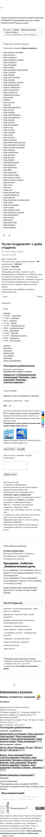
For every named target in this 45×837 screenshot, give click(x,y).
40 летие (13, 750)
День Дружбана (9, 65)
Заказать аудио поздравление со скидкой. (21, 396)
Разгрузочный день (11, 192)
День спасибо (9, 80)
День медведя (9, 225)
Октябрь (26, 590)
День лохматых (9, 227)
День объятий (9, 197)
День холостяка (10, 140)
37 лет (29, 747)
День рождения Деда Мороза (15, 70)
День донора (8, 207)
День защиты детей (11, 210)
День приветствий (11, 175)
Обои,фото (7, 348)
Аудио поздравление (12, 361)
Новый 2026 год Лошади (13, 734)
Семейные (15, 318)
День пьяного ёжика (11, 177)
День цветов (8, 217)
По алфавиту (8, 356)
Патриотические (16, 328)
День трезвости (10, 57)
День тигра (8, 135)
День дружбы (9, 112)
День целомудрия (10, 152)
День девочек (9, 150)
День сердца (8, 67)
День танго (8, 185)
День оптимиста (10, 92)
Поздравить (6, 20)
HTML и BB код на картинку (14, 546)
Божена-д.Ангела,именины (18, 763)
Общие (14, 323)
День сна (7, 105)
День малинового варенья (14, 145)
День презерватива (11, 85)
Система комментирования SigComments (12, 797)
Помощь (3, 789)
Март (20, 588)
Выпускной (8, 220)
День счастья (9, 102)
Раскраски (7, 351)
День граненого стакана (13, 60)
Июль (5, 590)
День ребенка (9, 75)
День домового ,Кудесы (13, 82)
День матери (7, 736)
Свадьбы (37, 581)
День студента (9, 72)
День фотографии (10, 125)
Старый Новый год (11, 195)
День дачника (9, 132)
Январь (6, 588)
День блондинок (10, 167)
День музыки (8, 157)
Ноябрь (34, 590)
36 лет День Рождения (12, 747)
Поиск (11, 23)
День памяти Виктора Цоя (14, 142)
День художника (26, 741)
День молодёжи (10, 172)
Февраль (13, 588)
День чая (7, 187)
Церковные (14, 331)
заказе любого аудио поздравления (25, 413)
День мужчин (9, 182)
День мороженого (11, 215)
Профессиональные (25, 573)
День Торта (8, 127)
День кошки (8, 97)
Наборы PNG (8, 353)
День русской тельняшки (13, 147)
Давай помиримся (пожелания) (16, 775)
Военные (13, 321)
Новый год (7, 190)
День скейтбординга (12, 115)
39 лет (3, 750)
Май (30, 588)
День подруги (9, 137)
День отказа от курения (13, 180)
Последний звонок (11, 162)
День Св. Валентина (11, 87)
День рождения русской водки (16, 200)
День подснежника (11, 205)
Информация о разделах (16, 692)
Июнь (35, 588)
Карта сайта (25, 786)
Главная (4, 17)
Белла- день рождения (12, 755)
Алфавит (31, 17)
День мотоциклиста (11, 117)
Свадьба (14, 333)
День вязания (9, 120)
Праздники (12, 17)
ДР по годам (15, 341)
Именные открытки (19, 336)
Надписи (4, 23)
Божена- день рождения (13, 762)
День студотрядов (11, 90)
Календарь (39, 17)
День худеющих (10, 62)
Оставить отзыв (37, 786)
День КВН (7, 170)
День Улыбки (8, 160)
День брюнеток (9, 165)
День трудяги (9, 130)
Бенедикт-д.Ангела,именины (15, 380)
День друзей (8, 110)
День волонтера (10, 222)
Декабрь (6, 593)
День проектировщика (23, 739)
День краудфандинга (12, 107)
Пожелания (22, 17)
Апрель (25, 588)
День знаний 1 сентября (13, 52)
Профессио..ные (18, 326)
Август (11, 590)
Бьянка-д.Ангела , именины (27, 767)
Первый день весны (11, 95)
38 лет (38, 747)
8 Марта (6, 100)
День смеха (8, 202)
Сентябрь (18, 590)
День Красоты (9, 55)
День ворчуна (9, 155)
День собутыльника (11, 77)
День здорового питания (13, 212)
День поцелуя (9, 122)
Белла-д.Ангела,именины (16, 756)
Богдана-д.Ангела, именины (28, 760)
